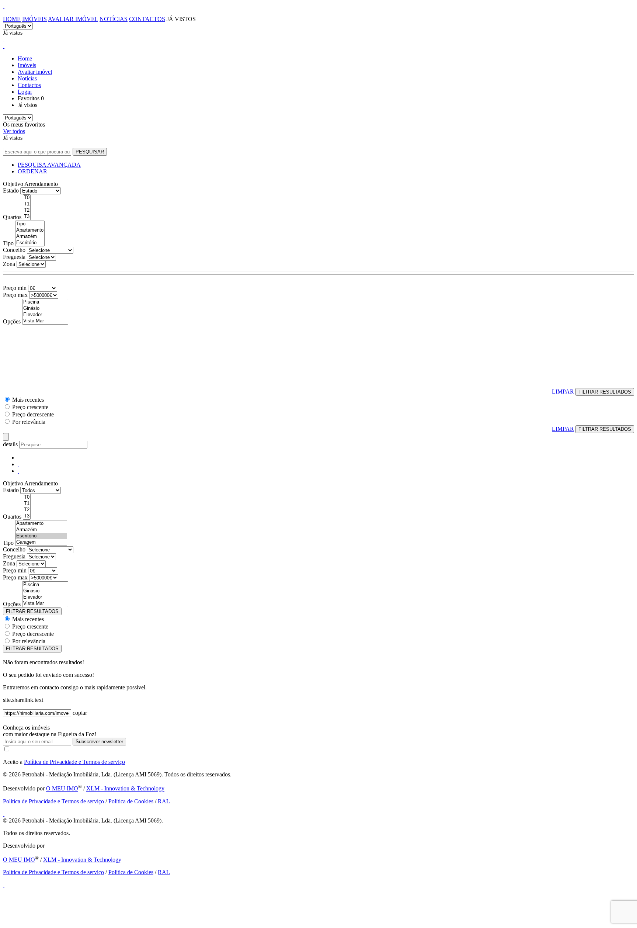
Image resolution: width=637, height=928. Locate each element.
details (11, 444)
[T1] (26, 204)
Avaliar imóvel (73, 19)
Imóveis (34, 19)
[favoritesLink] (3, 39)
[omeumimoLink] (3, 885)
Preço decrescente (33, 414)
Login (25, 92)
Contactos (147, 19)
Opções (12, 321)
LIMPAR (563, 391)
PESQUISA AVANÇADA (49, 165)
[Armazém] (29, 236)
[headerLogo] (3, 6)
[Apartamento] (29, 230)
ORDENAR (32, 171)
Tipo (8, 243)
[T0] (26, 198)
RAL (164, 801)
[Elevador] (45, 315)
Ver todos (14, 131)
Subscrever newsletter (99, 741)
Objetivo (13, 184)
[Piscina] (45, 302)
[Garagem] (41, 542)
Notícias (114, 19)
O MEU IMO (62, 789)
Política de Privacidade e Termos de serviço (74, 762)
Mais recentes (28, 400)
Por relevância (28, 422)
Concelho (14, 250)
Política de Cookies (130, 801)
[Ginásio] (45, 308)
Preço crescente (30, 407)
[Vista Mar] (45, 321)
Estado (11, 190)
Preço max (15, 295)
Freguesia (14, 257)
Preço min (15, 288)
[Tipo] (29, 224)
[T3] (26, 217)
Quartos (12, 217)
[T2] (26, 210)
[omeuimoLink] (3, 814)
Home (12, 19)
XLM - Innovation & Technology (125, 789)
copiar (80, 713)
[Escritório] (29, 243)
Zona (9, 264)
